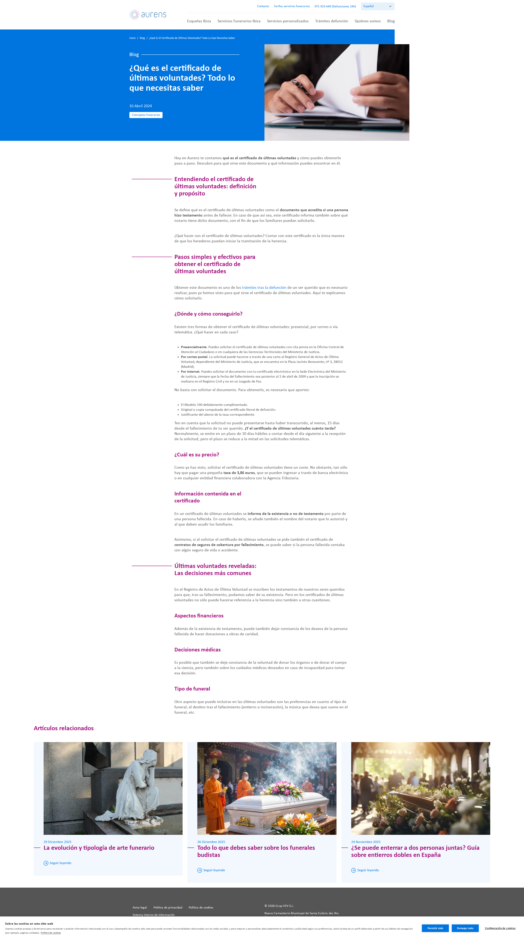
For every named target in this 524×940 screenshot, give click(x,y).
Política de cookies (201, 907)
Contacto (263, 6)
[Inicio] (147, 15)
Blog (391, 21)
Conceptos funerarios (146, 115)
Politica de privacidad (168, 907)
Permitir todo (435, 928)
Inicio (132, 38)
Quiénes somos (368, 21)
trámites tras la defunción (264, 288)
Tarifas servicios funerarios (292, 6)
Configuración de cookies (500, 928)
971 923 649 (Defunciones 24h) (335, 6)
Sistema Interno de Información (154, 915)
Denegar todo (465, 928)
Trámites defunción (331, 21)
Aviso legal (140, 907)
